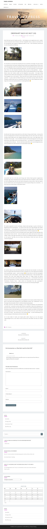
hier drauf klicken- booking (9, 457)
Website (7, 399)
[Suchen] (42, 434)
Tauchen (14, 4)
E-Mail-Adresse (9, 393)
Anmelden (7, 418)
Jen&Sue (25, 35)
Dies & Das (35, 4)
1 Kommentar (31, 35)
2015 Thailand (8, 327)
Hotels (41, 4)
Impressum (6, 7)
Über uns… (30, 4)
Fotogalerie (20, 4)
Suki (25, 4)
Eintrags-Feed (8, 421)
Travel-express (8, 1)
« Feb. (5, 502)
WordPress (26, 526)
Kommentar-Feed (8, 424)
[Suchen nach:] (23, 434)
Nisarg (34, 526)
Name (7, 388)
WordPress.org (8, 426)
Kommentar (8, 371)
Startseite (6, 4)
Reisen (10, 4)
